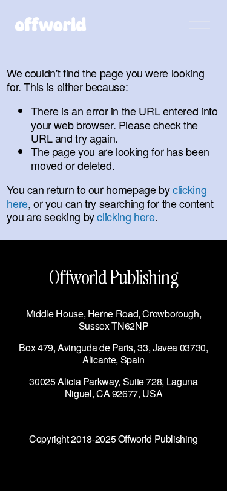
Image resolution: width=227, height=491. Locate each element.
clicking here (125, 216)
